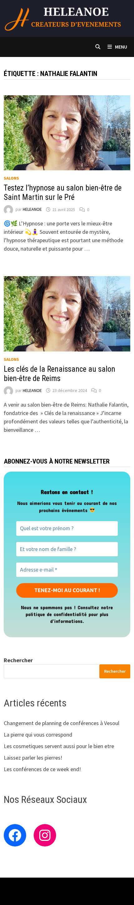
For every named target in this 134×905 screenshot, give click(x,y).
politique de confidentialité (56, 614)
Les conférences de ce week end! (42, 769)
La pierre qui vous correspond (38, 734)
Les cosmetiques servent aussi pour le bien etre (59, 746)
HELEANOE (32, 209)
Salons (11, 178)
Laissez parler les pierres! (33, 757)
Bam (9, 895)
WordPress (108, 887)
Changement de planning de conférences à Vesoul (61, 723)
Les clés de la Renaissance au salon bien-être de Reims (59, 374)
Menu (121, 47)
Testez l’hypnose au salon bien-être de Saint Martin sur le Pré (63, 192)
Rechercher (18, 660)
